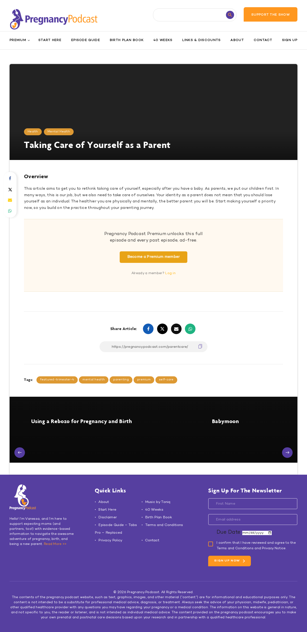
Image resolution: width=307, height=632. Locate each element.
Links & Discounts (201, 40)
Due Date (229, 532)
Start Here (49, 40)
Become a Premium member (153, 257)
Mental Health (58, 131)
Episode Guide (85, 40)
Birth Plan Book (127, 40)
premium (144, 379)
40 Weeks (163, 40)
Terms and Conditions (164, 525)
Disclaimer (107, 517)
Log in (170, 273)
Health (33, 131)
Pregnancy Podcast (143, 592)
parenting (121, 379)
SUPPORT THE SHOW (270, 15)
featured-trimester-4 (57, 379)
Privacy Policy (110, 540)
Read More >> (55, 544)
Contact (263, 40)
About (237, 40)
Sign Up (289, 40)
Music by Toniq (158, 502)
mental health (94, 379)
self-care (166, 379)
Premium (18, 40)
